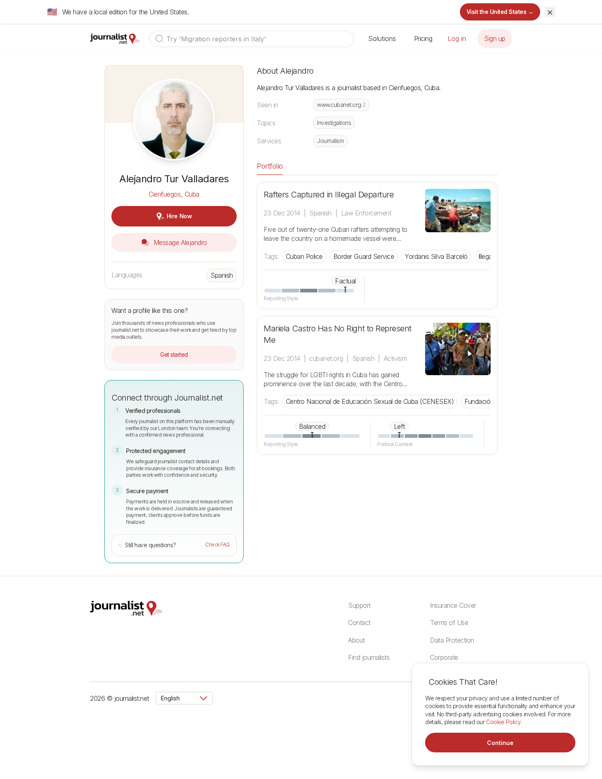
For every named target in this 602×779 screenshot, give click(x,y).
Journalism (330, 140)
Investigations (334, 122)
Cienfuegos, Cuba (174, 194)
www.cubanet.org (341, 104)
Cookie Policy (503, 721)
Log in (457, 38)
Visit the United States (500, 11)
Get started (174, 354)
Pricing (423, 38)
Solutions (382, 38)
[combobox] (251, 39)
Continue (500, 742)
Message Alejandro (179, 242)
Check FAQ (217, 544)
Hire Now (179, 216)
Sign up (494, 38)
